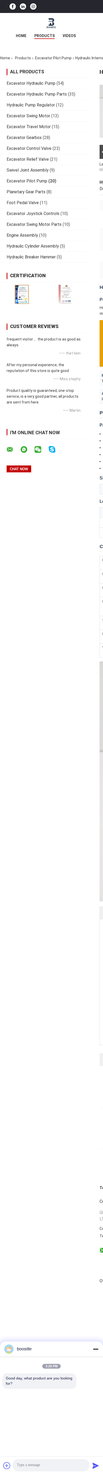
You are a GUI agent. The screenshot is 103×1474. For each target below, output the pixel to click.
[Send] (95, 1465)
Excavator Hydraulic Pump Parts (37, 94)
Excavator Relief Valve (28, 159)
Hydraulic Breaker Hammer (31, 256)
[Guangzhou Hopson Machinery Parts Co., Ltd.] (51, 24)
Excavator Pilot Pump (53, 58)
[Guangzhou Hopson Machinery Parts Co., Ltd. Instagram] (33, 6)
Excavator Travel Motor (29, 126)
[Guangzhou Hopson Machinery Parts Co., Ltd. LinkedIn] (23, 6)
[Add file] (7, 1465)
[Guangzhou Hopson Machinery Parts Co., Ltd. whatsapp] (27, 450)
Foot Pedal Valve (23, 202)
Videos (69, 36)
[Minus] (95, 1349)
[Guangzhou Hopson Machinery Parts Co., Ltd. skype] (55, 449)
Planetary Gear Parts (26, 191)
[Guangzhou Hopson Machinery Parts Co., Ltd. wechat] (41, 450)
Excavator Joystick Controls (33, 213)
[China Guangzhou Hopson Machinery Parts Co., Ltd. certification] (22, 294)
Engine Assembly (22, 235)
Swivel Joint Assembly (28, 170)
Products (44, 36)
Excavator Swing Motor (28, 115)
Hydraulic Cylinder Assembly (33, 246)
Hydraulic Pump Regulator (31, 104)
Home (21, 36)
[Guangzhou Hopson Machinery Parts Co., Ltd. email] (13, 450)
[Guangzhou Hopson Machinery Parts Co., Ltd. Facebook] (12, 6)
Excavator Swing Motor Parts (34, 224)
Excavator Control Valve (29, 148)
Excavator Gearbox (24, 137)
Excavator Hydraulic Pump (31, 83)
